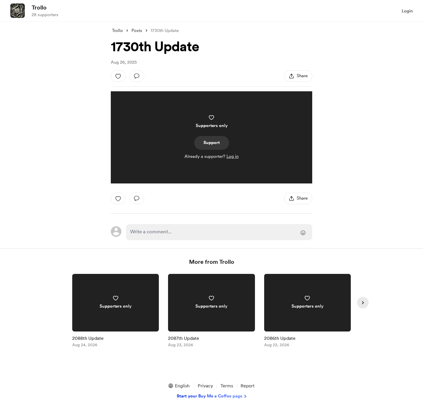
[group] (115, 311)
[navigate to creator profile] (17, 10)
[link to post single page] (115, 311)
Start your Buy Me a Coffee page (209, 396)
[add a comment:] (136, 76)
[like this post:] (118, 76)
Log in (232, 156)
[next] (363, 302)
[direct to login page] (219, 232)
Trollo (39, 7)
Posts (137, 30)
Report (247, 386)
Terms (226, 386)
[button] (178, 385)
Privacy (205, 386)
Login (407, 11)
